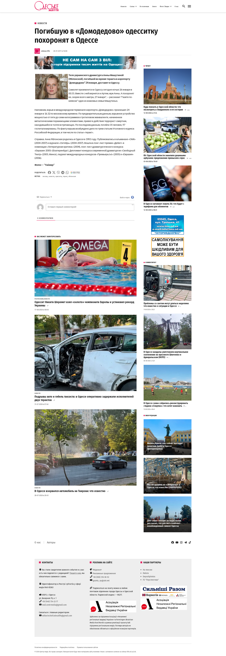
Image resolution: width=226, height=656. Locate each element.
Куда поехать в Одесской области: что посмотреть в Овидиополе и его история (163, 108)
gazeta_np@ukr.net (101, 580)
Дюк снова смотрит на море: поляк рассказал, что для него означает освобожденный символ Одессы (164, 523)
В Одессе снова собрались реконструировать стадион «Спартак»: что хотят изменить (166, 404)
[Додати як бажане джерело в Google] (75, 172)
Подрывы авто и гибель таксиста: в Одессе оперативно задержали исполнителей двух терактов (84, 398)
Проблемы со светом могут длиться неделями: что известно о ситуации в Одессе (166, 305)
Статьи (132, 6)
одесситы (58, 176)
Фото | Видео (164, 6)
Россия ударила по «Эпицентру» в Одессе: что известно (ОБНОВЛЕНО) (164, 486)
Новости (123, 6)
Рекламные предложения (104, 573)
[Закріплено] (189, 6)
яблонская (72, 176)
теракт (65, 176)
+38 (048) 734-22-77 (50, 601)
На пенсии (147, 570)
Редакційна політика (67, 647)
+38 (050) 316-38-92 (101, 577)
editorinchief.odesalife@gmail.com (57, 615)
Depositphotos (149, 576)
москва (45, 176)
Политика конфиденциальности (46, 647)
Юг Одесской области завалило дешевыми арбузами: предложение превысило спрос (165, 157)
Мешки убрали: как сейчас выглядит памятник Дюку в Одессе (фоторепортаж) (165, 446)
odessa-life (45, 51)
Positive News (39, 299)
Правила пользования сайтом (87, 647)
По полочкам (144, 6)
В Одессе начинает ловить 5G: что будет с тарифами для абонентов (164, 205)
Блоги (154, 6)
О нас (176, 6)
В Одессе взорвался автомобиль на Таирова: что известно (70, 491)
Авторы (51, 542)
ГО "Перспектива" (151, 580)
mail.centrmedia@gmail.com (54, 605)
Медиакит (97, 570)
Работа (146, 573)
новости (51, 176)
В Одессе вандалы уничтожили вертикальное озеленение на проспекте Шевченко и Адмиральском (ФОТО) (166, 355)
